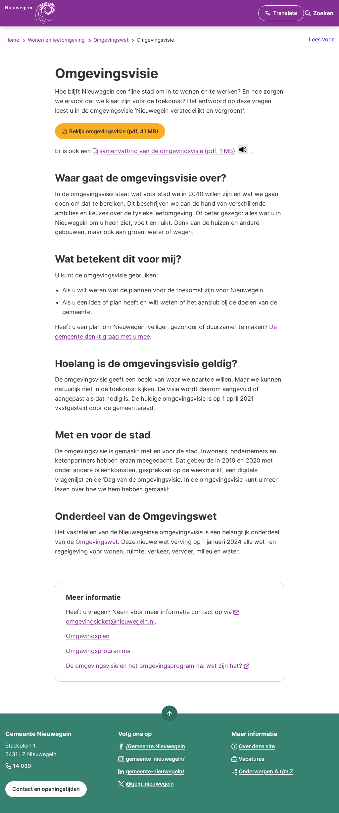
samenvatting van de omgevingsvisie (167, 150)
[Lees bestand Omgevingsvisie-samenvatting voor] (243, 149)
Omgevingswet (110, 40)
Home (12, 40)
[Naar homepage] (79, 13)
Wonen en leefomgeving (56, 40)
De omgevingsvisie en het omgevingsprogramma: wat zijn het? (158, 665)
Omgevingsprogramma (98, 650)
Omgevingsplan (88, 635)
